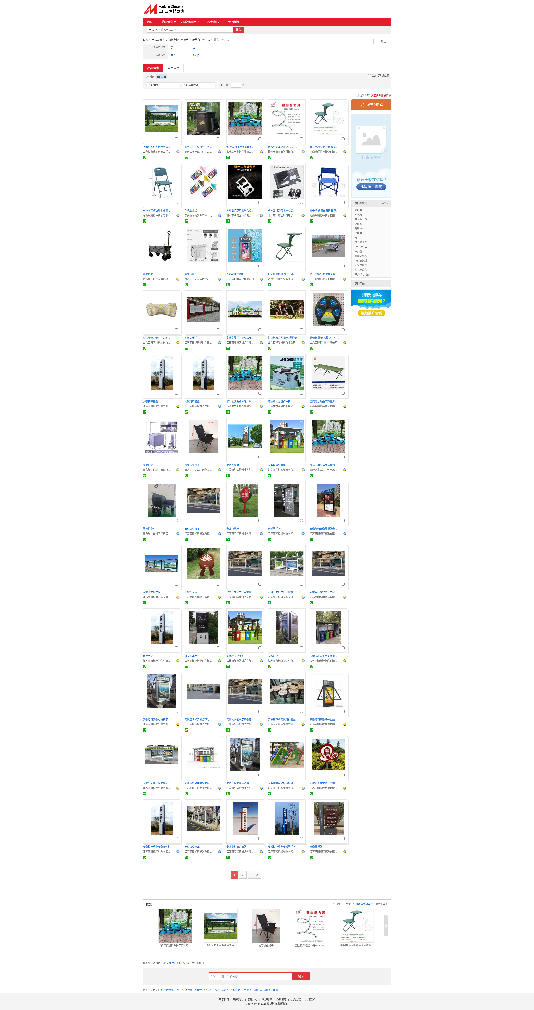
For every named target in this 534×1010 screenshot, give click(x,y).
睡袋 (216, 990)
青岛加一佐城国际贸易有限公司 (157, 279)
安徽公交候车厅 (193, 528)
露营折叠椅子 (192, 465)
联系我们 (238, 999)
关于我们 (224, 999)
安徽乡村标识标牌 (236, 847)
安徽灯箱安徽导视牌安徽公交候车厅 (324, 528)
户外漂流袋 (361, 260)
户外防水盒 (361, 242)
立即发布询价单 (175, 963)
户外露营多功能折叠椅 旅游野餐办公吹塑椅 (157, 210)
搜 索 (301, 976)
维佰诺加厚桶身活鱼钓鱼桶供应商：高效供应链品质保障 (324, 465)
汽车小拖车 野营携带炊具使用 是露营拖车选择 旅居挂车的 (324, 274)
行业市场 (233, 22)
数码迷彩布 (361, 256)
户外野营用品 (362, 274)
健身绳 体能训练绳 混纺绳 (282, 338)
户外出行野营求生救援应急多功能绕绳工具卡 (282, 210)
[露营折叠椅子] (266, 926)
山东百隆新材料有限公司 (282, 342)
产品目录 (157, 40)
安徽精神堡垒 (150, 401)
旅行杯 (188, 990)
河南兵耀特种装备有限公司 (324, 152)
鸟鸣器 (358, 210)
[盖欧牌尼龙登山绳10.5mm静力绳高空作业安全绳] (311, 926)
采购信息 (167, 22)
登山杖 (179, 990)
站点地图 (267, 999)
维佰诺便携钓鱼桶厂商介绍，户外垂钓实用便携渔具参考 (241, 401)
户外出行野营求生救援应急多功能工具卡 (241, 210)
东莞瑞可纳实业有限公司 (198, 215)
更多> (385, 203)
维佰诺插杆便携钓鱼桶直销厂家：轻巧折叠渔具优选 (199, 147)
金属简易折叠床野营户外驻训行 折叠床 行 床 (324, 401)
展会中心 (213, 22)
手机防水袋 (191, 210)
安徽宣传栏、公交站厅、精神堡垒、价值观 (241, 338)
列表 (151, 76)
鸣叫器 (358, 233)
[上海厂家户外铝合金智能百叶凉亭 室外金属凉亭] (220, 926)
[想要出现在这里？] (371, 155)
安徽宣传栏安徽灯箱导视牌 (199, 719)
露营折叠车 (191, 274)
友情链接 (310, 999)
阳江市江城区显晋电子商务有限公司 (241, 215)
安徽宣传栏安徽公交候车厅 (324, 592)
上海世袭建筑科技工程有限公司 (157, 152)
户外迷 (358, 251)
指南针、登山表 (203, 990)
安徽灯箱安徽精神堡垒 (322, 719)
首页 (150, 22)
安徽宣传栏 (191, 338)
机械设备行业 (190, 22)
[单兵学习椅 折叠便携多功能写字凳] (357, 925)
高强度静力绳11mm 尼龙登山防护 (157, 338)
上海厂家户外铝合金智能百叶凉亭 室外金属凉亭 (157, 147)
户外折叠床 (167, 990)
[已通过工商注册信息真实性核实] (144, 157)
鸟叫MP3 (360, 228)
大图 (163, 76)
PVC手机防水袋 (234, 274)
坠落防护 (235, 990)
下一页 (254, 875)
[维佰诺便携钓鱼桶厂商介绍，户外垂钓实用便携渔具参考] (175, 926)
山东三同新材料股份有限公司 (157, 342)
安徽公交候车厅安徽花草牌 (241, 592)
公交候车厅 (191, 656)
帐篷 (275, 990)
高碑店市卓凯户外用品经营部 (199, 152)
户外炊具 (247, 990)
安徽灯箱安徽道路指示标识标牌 (157, 719)
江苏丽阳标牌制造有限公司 (199, 342)
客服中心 (253, 999)
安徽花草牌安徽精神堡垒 (282, 719)
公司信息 (173, 68)
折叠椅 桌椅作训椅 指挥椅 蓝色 (324, 210)
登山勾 (358, 224)
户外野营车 (361, 247)
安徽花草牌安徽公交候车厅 (324, 783)
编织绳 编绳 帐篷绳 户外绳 (324, 338)
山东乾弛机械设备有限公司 (324, 279)
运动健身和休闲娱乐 (177, 40)
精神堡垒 (148, 656)
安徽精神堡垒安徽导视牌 (282, 847)
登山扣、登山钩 (262, 990)
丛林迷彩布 (361, 270)
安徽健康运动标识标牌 (280, 783)
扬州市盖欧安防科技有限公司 (282, 152)
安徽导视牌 (232, 465)
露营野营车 (149, 274)
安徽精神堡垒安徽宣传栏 (156, 847)
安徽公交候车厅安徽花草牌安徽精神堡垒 (157, 783)
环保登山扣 (361, 265)
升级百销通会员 (364, 904)
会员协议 (296, 999)
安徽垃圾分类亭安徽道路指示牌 (324, 656)
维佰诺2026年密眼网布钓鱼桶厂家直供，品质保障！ (241, 147)
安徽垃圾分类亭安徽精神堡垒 (199, 783)
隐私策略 (281, 999)
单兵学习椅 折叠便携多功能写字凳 (324, 147)
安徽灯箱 (273, 656)
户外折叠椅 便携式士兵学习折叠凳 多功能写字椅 (282, 274)
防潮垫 (224, 990)
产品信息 (153, 68)
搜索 (238, 29)
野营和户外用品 (201, 40)
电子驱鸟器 (361, 219)
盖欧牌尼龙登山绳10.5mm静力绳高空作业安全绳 (282, 147)
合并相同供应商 (380, 75)
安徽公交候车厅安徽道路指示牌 (282, 592)
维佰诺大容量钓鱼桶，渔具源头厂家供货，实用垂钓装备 (282, 401)
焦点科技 (272, 1003)
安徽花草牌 (232, 528)
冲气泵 (358, 215)
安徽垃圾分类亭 (277, 465)
